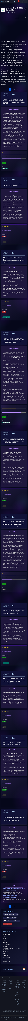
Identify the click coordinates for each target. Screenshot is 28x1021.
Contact (4, 982)
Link (4, 953)
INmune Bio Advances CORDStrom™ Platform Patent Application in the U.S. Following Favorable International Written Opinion (14, 681)
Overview (4, 17)
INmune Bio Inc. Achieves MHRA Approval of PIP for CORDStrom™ (12, 743)
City (4, 959)
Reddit (23, 984)
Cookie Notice (10, 984)
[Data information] (15, 932)
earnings (5, 168)
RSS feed (24, 980)
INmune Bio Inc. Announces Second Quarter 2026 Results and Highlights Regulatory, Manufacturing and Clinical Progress (14, 101)
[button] (14, 1)
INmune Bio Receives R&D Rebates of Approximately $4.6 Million (13, 184)
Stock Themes (17, 995)
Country (5, 955)
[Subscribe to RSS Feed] (24, 969)
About (4, 980)
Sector (5, 946)
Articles (17, 980)
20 (17, 89)
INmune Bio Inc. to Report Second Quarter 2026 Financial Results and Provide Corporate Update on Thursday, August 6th (14, 260)
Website (5, 951)
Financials (11, 17)
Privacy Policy (11, 987)
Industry (5, 942)
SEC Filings (23, 17)
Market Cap (6, 934)
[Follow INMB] (25, 8)
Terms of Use (11, 981)
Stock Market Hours (17, 1005)
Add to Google (24, 987)
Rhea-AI (4, 989)
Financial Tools (17, 1000)
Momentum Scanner (17, 991)
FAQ (4, 987)
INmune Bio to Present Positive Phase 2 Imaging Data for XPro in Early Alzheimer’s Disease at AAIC (14, 612)
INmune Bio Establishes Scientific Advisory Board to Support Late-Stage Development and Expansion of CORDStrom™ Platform (13, 340)
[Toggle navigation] (25, 1)
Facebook (23, 982)
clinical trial (6, 663)
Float (4, 938)
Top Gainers (17, 982)
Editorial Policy (4, 985)
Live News (17, 997)
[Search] (22, 1)
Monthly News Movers (17, 988)
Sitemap (4, 991)
